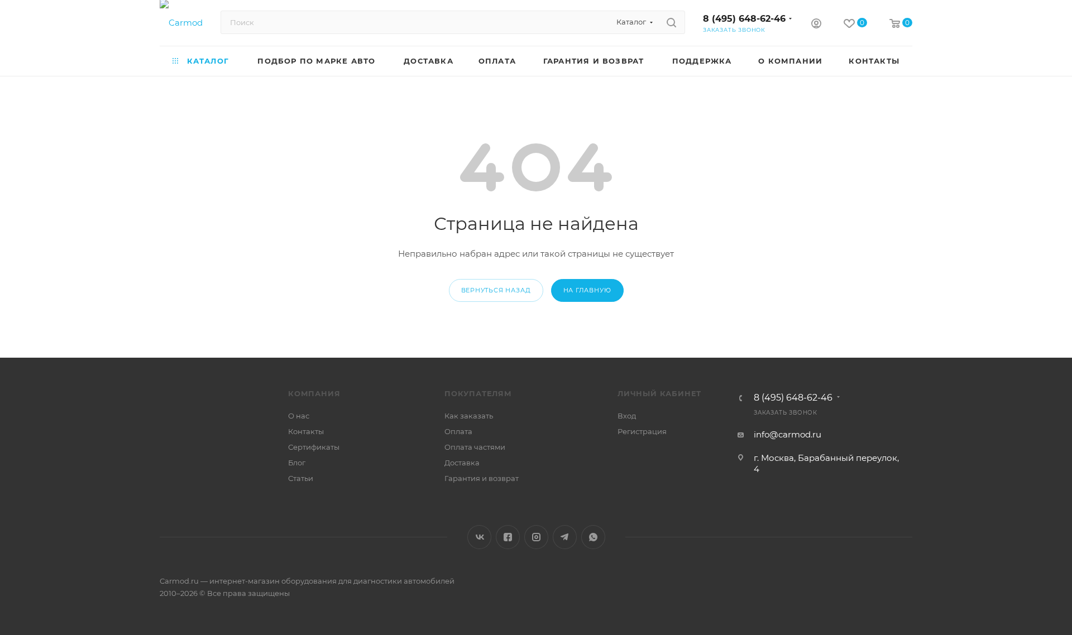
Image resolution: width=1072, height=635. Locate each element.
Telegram (565, 537)
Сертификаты (313, 446)
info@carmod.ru (787, 434)
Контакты (306, 431)
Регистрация (642, 431)
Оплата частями (474, 446)
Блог (296, 462)
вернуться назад (496, 290)
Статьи (300, 478)
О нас (298, 415)
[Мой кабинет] (816, 25)
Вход (627, 415)
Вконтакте (479, 537)
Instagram (536, 537)
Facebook (508, 537)
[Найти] (671, 22)
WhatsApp (593, 537)
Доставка (462, 462)
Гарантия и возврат (481, 478)
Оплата (458, 431)
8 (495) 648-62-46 (744, 18)
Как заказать (468, 415)
